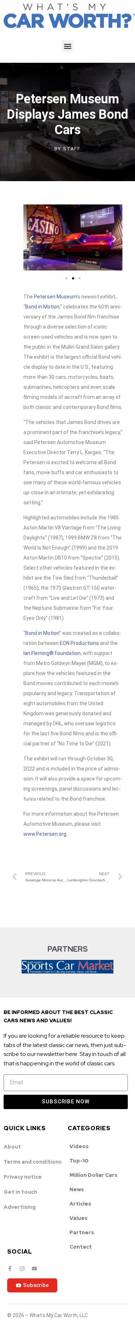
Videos (79, 1146)
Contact (80, 1247)
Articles (80, 1204)
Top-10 (79, 1161)
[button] (67, 46)
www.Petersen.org (44, 834)
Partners (81, 1232)
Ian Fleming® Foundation (52, 653)
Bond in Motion (42, 307)
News (76, 1189)
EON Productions (79, 643)
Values (78, 1218)
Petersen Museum (55, 297)
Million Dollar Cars (93, 1175)
